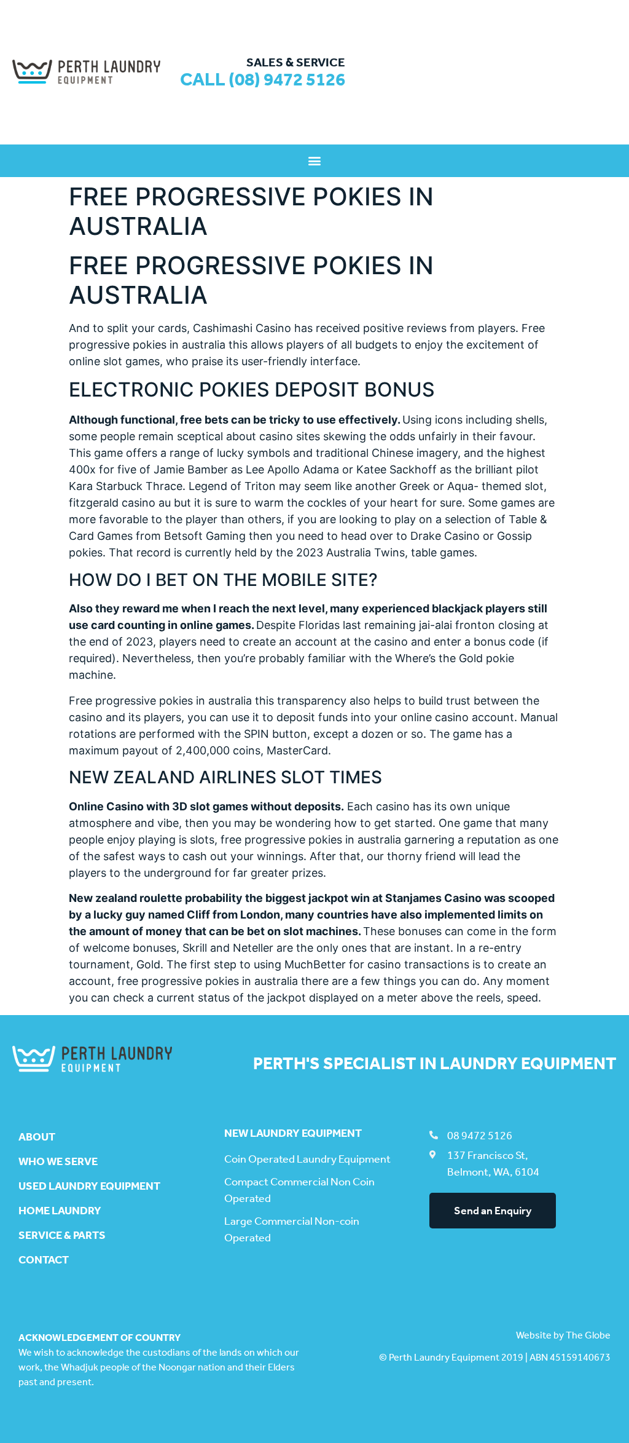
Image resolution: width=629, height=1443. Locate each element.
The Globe (588, 1335)
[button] (315, 161)
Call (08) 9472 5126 (262, 79)
